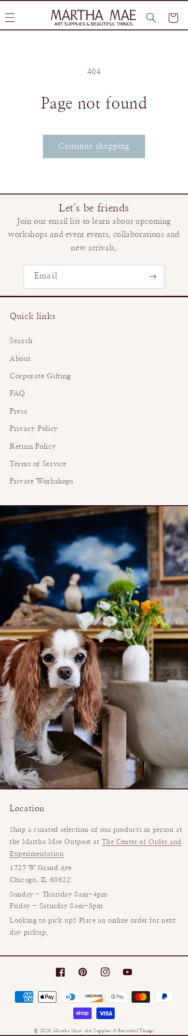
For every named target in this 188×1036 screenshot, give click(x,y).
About (20, 358)
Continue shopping (94, 146)
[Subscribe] (152, 277)
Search (21, 341)
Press (18, 411)
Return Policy (33, 446)
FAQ (18, 393)
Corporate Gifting (40, 376)
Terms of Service (38, 464)
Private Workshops (42, 481)
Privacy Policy (34, 428)
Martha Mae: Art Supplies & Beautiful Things (104, 1031)
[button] (151, 18)
